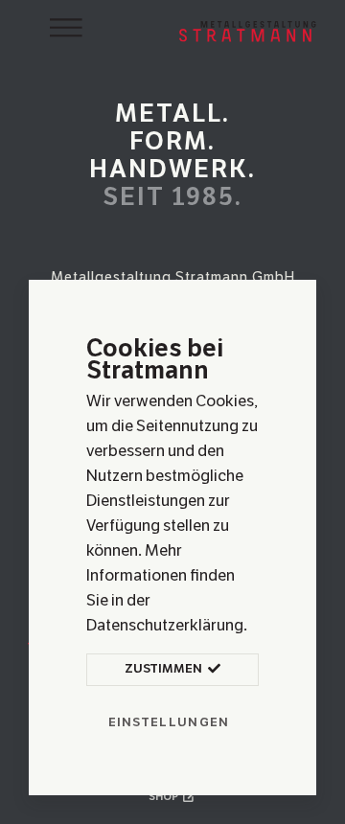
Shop (164, 796)
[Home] (247, 28)
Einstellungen (169, 722)
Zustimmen (165, 668)
